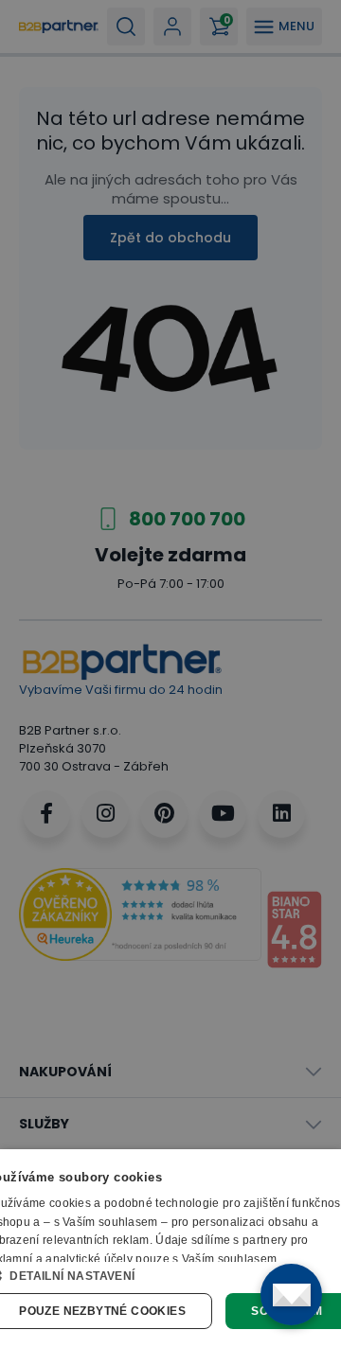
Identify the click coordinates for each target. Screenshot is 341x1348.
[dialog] (170, 1248)
